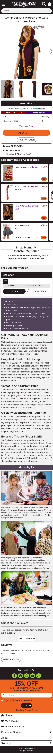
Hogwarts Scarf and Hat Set (26, 167)
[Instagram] (26, 675)
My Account (11, 720)
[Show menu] (3, 4)
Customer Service (11, 732)
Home (8, 715)
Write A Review (11, 659)
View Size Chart (26, 126)
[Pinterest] (20, 675)
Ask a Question (26, 638)
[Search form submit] (49, 10)
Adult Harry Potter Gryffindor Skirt (26, 226)
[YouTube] (32, 675)
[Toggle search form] (44, 4)
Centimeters (39, 291)
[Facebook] (14, 675)
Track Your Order (14, 726)
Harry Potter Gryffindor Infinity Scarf (27, 207)
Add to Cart (26, 132)
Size (4, 116)
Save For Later (26, 140)
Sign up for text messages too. (18, 700)
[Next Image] (49, 51)
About (4, 737)
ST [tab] (5, 281)
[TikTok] (38, 675)
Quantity (45, 116)
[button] (50, 4)
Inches (14, 291)
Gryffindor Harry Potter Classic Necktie (27, 187)
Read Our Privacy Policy (26, 710)
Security (6, 743)
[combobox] (24, 10)
